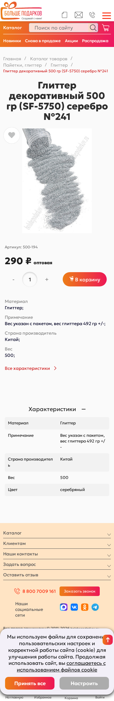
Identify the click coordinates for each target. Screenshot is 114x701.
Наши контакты (20, 554)
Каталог (12, 27)
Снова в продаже (43, 40)
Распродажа (95, 40)
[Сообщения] (79, 16)
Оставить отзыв (20, 575)
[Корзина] (105, 27)
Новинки (12, 40)
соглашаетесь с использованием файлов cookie (61, 666)
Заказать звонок (80, 591)
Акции (71, 40)
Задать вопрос (19, 564)
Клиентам (14, 543)
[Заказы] (64, 15)
